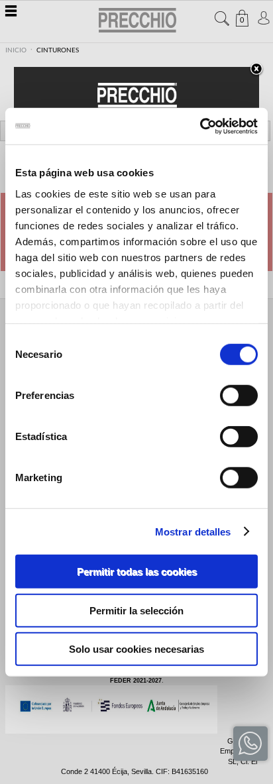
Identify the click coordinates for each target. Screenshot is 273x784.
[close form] (256, 70)
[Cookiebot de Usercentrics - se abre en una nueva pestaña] (200, 126)
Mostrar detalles (193, 531)
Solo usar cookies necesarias (136, 649)
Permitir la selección (136, 610)
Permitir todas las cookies (137, 571)
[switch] (239, 395)
